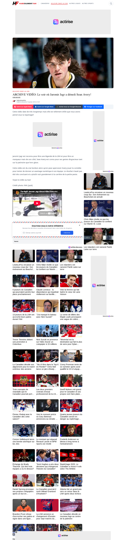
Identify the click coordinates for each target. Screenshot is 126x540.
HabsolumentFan (21, 100)
